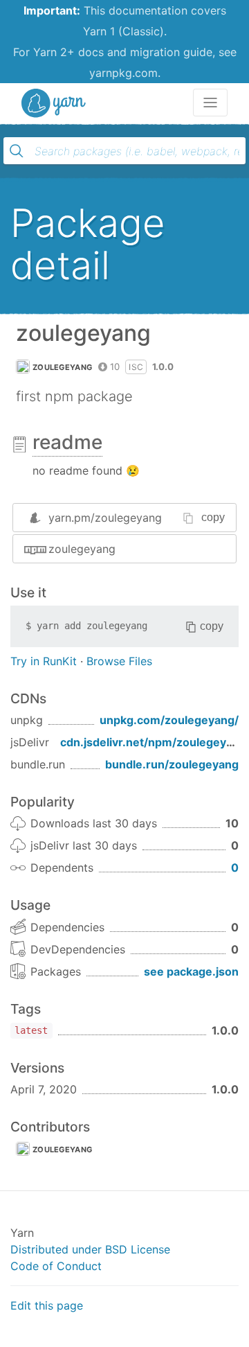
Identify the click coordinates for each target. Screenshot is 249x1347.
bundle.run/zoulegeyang (172, 764)
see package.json (191, 971)
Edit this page (46, 1305)
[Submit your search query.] (17, 151)
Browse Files (119, 661)
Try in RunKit (43, 661)
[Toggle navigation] (210, 102)
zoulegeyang (62, 367)
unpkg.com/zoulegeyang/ (169, 720)
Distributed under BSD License (90, 1249)
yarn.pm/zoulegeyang (105, 518)
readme (67, 442)
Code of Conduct (56, 1266)
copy (213, 517)
